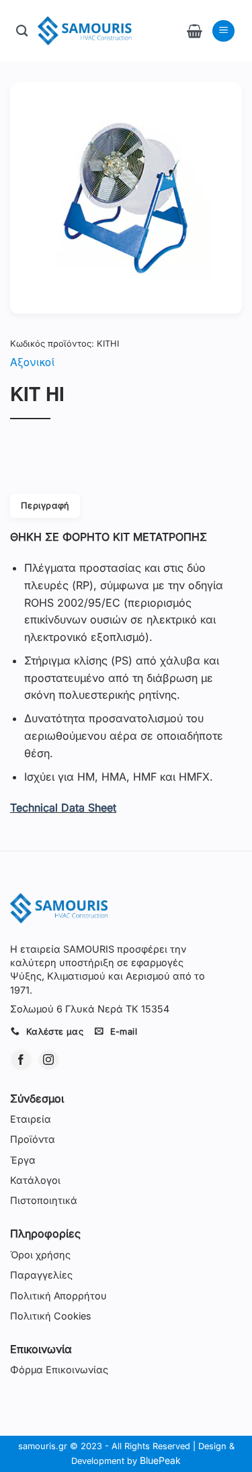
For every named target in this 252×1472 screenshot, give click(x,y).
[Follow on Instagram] (49, 1060)
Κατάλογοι (35, 1180)
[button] (194, 31)
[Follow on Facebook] (21, 1060)
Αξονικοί (32, 362)
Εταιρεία (30, 1119)
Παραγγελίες (41, 1275)
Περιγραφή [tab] (45, 506)
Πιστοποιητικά (43, 1200)
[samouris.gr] (85, 31)
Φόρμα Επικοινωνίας (59, 1369)
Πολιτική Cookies (50, 1316)
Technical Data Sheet (63, 807)
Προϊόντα (32, 1139)
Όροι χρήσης (40, 1254)
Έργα (23, 1160)
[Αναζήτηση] (22, 31)
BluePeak (160, 1460)
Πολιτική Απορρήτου (58, 1295)
